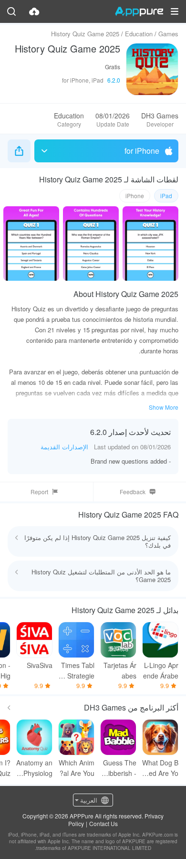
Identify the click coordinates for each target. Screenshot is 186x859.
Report (39, 492)
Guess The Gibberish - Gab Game (119, 768)
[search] (11, 11)
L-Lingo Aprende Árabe (160, 670)
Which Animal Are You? (76, 768)
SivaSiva (39, 665)
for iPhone (141, 150)
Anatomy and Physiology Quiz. (34, 768)
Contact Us (103, 823)
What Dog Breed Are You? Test (160, 768)
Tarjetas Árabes (119, 670)
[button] (174, 11)
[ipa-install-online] (34, 11)
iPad (166, 195)
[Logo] (139, 11)
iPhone (134, 195)
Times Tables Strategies (76, 670)
